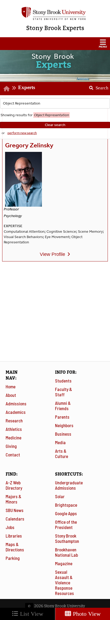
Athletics (14, 429)
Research (14, 420)
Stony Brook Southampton (67, 538)
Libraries (14, 535)
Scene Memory (90, 231)
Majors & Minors (13, 499)
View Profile (52, 254)
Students (63, 380)
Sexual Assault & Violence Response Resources (64, 582)
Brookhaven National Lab (66, 552)
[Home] (6, 88)
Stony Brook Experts (55, 28)
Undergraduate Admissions (69, 485)
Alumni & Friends (63, 405)
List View (30, 613)
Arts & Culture (61, 453)
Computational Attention (24, 231)
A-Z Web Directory (14, 485)
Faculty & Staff (63, 391)
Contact (13, 454)
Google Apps (66, 513)
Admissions (16, 403)
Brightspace (66, 504)
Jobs (10, 527)
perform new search (22, 133)
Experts (26, 87)
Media (60, 442)
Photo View (86, 613)
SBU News (14, 510)
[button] (55, 43)
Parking (13, 558)
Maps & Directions (15, 547)
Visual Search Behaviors (23, 237)
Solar (60, 496)
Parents (62, 416)
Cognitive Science (61, 231)
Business (63, 433)
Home (10, 386)
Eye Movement (57, 237)
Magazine (63, 563)
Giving (11, 446)
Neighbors (64, 425)
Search (96, 86)
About (11, 395)
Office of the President (66, 524)
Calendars (15, 518)
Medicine (13, 437)
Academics (16, 412)
